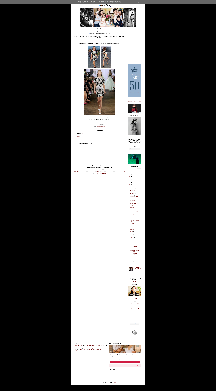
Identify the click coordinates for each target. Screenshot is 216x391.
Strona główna (99, 171)
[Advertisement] (134, 45)
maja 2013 (131, 234)
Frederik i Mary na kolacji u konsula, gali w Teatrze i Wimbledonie (135, 274)
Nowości (131, 225)
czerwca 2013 (132, 232)
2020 (130, 176)
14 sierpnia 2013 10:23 (87, 140)
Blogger (115, 382)
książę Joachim (94, 348)
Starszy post (123, 171)
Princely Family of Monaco (134, 250)
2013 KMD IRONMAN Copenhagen (134, 214)
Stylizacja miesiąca (91, 349)
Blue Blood (135, 253)
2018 (130, 179)
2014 (130, 185)
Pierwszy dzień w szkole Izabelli (135, 217)
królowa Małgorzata (79, 346)
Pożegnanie (134, 251)
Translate (137, 150)
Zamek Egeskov (132, 200)
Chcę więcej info (128, 2)
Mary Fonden (135, 298)
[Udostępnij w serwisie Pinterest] (103, 124)
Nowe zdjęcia (132, 202)
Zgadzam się (136, 2)
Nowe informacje (132, 207)
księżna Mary (103, 126)
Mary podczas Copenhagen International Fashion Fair (134, 227)
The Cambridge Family (134, 255)
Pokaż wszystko (139, 259)
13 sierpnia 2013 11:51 (84, 133)
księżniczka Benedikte (82, 349)
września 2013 (132, 193)
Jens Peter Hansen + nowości (134, 203)
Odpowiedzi (80, 138)
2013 (130, 187)
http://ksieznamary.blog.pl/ (135, 308)
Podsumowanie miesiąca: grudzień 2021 (137, 268)
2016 (130, 182)
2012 (130, 241)
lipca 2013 (131, 231)
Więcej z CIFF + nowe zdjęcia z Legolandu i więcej (135, 221)
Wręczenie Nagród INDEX (134, 196)
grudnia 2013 (132, 188)
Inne (75, 349)
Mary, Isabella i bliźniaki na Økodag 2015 (135, 265)
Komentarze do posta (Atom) (101, 173)
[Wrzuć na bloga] (100, 124)
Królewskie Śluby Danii (99, 349)
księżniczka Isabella (89, 346)
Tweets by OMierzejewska (134, 303)
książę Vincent (77, 348)
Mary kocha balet (133, 218)
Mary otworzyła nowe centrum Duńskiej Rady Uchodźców (135, 198)
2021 (130, 174)
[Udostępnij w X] (101, 124)
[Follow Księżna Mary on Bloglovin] (134, 324)
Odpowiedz (78, 136)
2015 (130, 184)
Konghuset (135, 281)
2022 (130, 173)
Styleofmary (135, 246)
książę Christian (101, 345)
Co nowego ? (132, 215)
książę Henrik (102, 348)
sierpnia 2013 (132, 195)
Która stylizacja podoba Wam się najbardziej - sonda (135, 206)
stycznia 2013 (132, 239)
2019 (130, 177)
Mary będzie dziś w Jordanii (134, 211)
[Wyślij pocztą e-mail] (99, 124)
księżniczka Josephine (100, 346)
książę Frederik (91, 345)
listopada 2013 (132, 190)
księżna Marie (99, 126)
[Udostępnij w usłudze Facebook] (102, 124)
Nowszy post (76, 171)
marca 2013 (132, 237)
